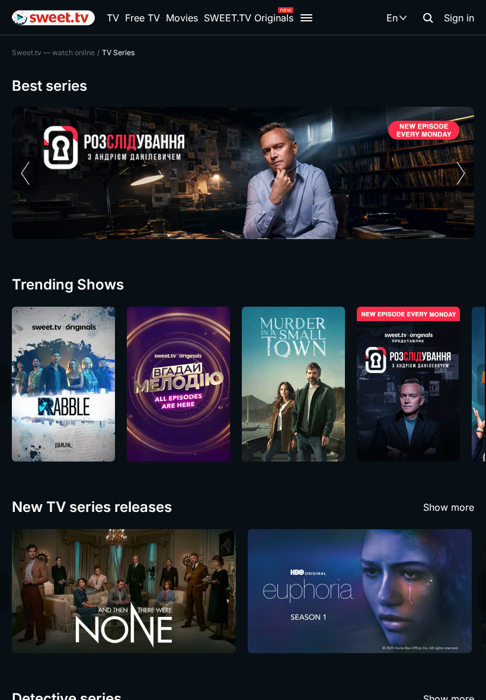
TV (113, 18)
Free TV (142, 18)
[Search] (428, 18)
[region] (243, 173)
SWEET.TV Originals (248, 18)
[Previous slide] (25, 173)
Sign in (459, 18)
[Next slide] (460, 173)
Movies (182, 18)
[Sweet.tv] (53, 18)
